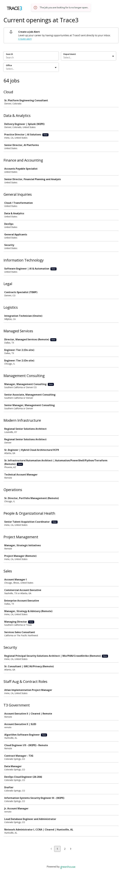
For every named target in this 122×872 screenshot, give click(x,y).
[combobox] (63, 57)
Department (69, 54)
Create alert (25, 39)
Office (9, 65)
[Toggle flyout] (113, 56)
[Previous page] (51, 849)
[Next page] (70, 849)
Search (9, 54)
